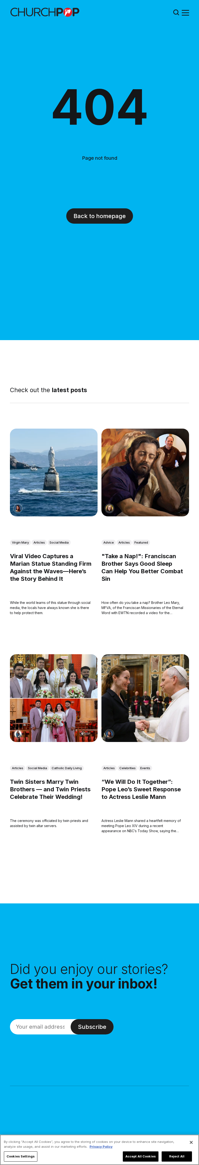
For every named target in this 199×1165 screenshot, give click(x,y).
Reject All (176, 1156)
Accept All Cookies (140, 1156)
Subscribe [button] (92, 1026)
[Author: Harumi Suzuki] (18, 734)
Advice (108, 542)
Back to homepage (100, 216)
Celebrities (127, 768)
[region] (99, 1150)
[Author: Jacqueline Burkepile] (109, 508)
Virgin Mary (20, 542)
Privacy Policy (101, 1146)
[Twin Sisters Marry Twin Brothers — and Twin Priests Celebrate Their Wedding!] (54, 698)
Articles (39, 542)
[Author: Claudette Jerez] (18, 508)
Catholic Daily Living (67, 768)
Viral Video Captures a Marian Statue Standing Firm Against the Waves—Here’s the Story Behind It (50, 567)
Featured (141, 542)
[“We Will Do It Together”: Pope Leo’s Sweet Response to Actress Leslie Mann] (145, 698)
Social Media (59, 542)
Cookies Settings (21, 1156)
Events (145, 768)
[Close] (191, 1142)
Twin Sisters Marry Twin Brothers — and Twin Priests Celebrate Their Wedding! (50, 789)
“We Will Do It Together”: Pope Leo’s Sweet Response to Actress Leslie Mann (141, 789)
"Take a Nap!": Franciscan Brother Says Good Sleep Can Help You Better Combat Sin (142, 567)
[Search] (176, 12)
